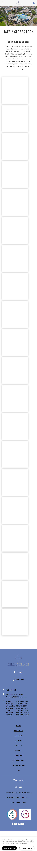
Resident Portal (19, 679)
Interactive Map (18, 765)
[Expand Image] (14, 146)
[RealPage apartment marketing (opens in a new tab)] (18, 824)
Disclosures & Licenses (13, 797)
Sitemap (24, 802)
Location (18, 746)
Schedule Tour (18, 760)
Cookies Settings (27, 848)
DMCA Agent (25, 797)
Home (18, 726)
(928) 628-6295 (34, 3)
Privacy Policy (15, 802)
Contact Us (18, 755)
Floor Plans (18, 731)
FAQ (18, 770)
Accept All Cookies (9, 848)
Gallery (18, 741)
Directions (23, 697)
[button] (16, 673)
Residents (18, 750)
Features (18, 736)
